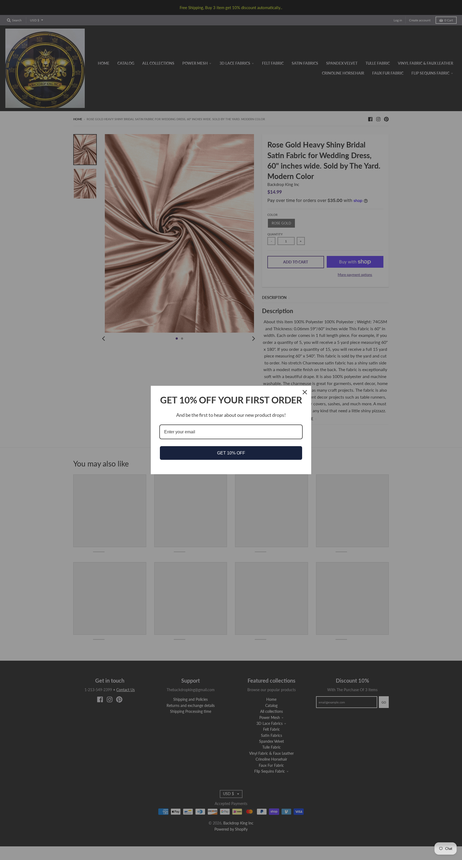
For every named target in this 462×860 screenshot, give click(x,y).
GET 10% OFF (231, 453)
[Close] (304, 392)
